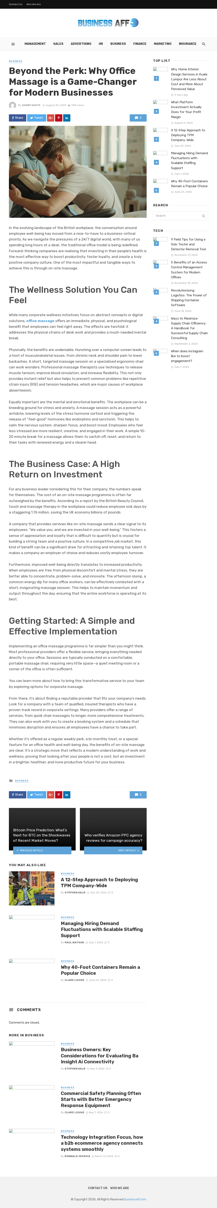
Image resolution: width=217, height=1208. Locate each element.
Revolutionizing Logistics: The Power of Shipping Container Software (189, 298)
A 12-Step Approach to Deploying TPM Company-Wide (99, 882)
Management (35, 44)
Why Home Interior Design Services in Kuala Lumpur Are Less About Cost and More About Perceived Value (189, 79)
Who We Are (33, 4)
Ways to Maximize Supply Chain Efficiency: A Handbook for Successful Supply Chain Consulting (189, 328)
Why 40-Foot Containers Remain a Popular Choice (100, 970)
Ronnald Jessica (77, 1156)
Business (118, 44)
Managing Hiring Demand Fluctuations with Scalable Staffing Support (102, 929)
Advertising (81, 44)
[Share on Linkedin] (66, 118)
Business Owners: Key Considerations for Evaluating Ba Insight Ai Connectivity (99, 1055)
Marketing (162, 44)
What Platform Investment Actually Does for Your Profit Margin (186, 109)
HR (101, 44)
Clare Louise (74, 980)
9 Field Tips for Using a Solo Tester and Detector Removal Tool (188, 244)
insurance (187, 44)
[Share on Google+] (50, 118)
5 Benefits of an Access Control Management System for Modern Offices (189, 269)
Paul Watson (74, 942)
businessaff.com (135, 1199)
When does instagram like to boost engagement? (187, 356)
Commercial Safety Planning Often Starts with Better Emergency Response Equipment (101, 1099)
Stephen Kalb (75, 892)
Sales (58, 44)
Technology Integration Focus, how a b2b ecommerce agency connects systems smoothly (102, 1143)
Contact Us (15, 4)
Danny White (31, 105)
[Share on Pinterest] (58, 118)
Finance (139, 44)
